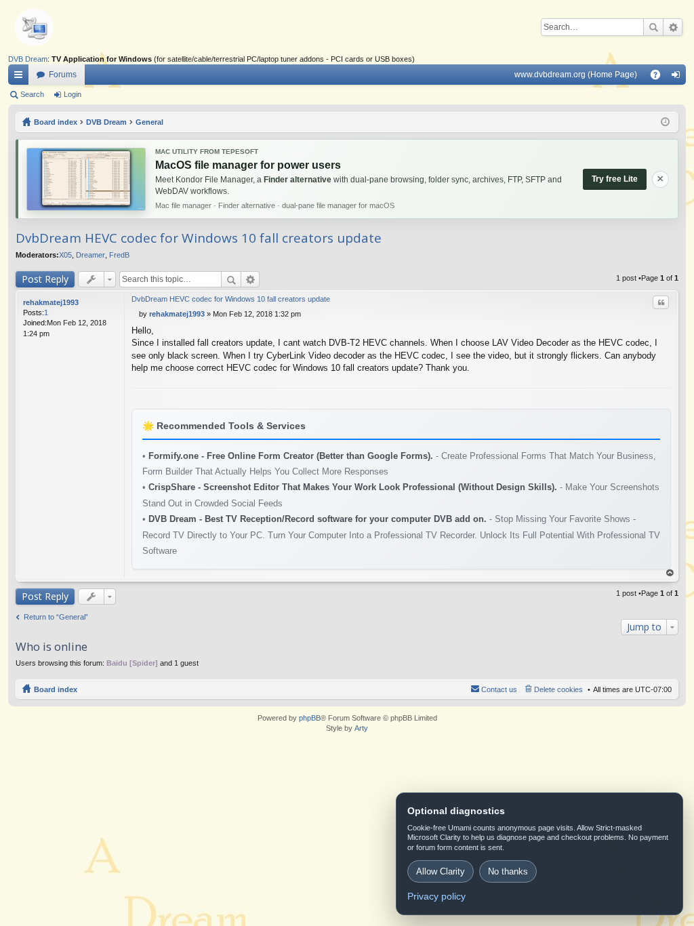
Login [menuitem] (678, 77)
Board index (55, 689)
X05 (65, 255)
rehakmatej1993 (51, 302)
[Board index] (55, 27)
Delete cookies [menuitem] (558, 689)
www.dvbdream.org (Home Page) (575, 74)
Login (72, 94)
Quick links (21, 77)
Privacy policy (436, 896)
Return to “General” (56, 617)
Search (653, 27)
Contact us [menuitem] (499, 689)
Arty (361, 728)
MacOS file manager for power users (248, 165)
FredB (119, 255)
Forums (63, 74)
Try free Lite (615, 179)
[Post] (135, 314)
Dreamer (90, 255)
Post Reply (45, 279)
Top (670, 573)
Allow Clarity (440, 871)
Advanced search (673, 27)
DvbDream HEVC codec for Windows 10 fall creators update (199, 238)
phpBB (310, 718)
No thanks (508, 871)
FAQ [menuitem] (660, 77)
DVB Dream (27, 59)
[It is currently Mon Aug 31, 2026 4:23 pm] (665, 122)
